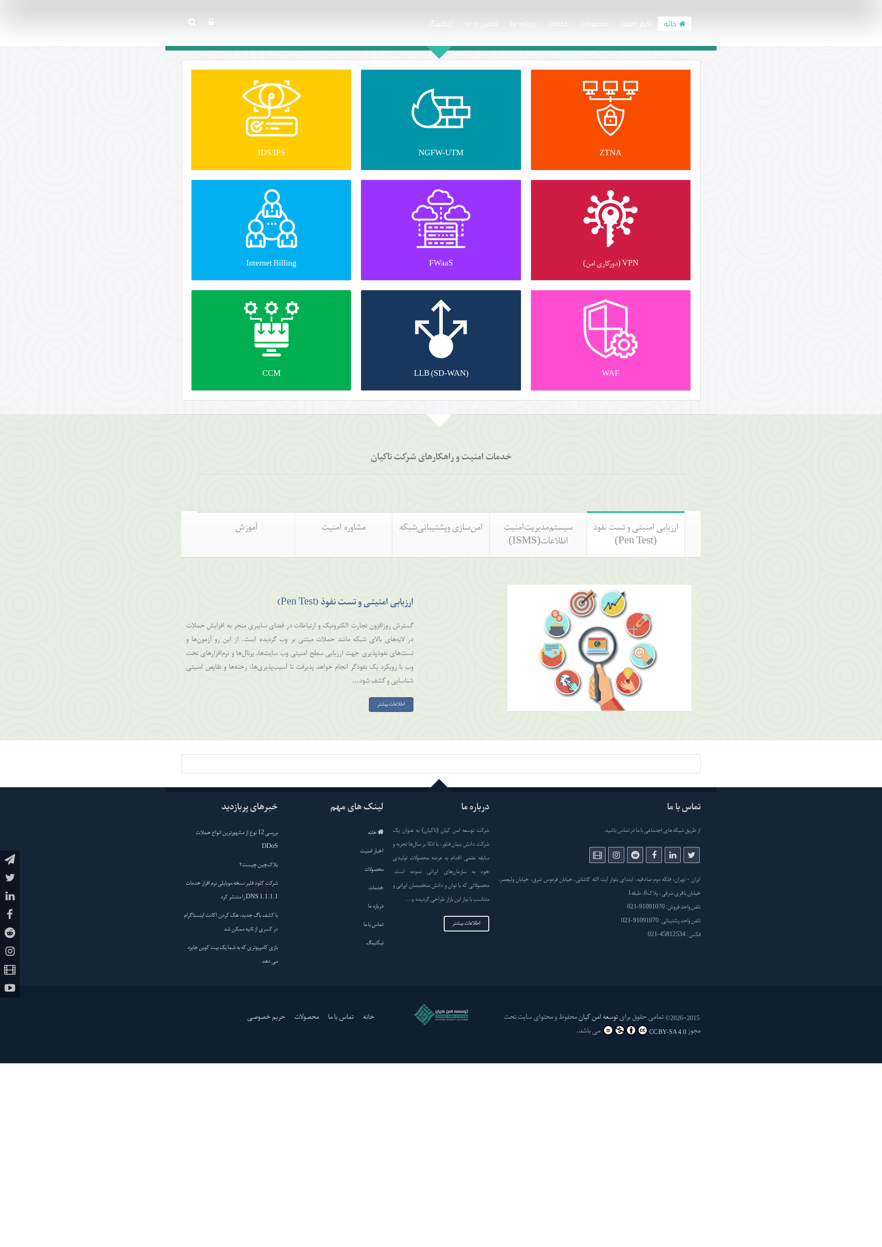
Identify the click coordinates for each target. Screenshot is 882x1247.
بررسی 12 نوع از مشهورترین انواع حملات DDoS (237, 840)
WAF (610, 374)
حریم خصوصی (266, 1017)
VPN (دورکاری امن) (611, 264)
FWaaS (441, 264)
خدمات (558, 23)
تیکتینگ (441, 23)
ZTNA (610, 154)
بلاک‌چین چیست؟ (258, 865)
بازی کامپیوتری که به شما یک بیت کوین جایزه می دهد (232, 955)
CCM (271, 374)
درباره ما (523, 23)
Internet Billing (271, 264)
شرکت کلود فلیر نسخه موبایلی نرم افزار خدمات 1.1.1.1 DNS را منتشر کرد (232, 890)
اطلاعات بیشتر (466, 923)
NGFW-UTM (441, 154)
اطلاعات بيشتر (391, 704)
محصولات (594, 23)
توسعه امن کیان (598, 1017)
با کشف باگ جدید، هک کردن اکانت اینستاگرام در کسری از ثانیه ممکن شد (231, 923)
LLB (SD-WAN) (441, 374)
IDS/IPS (271, 154)
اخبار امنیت (636, 23)
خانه (671, 23)
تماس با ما (481, 23)
